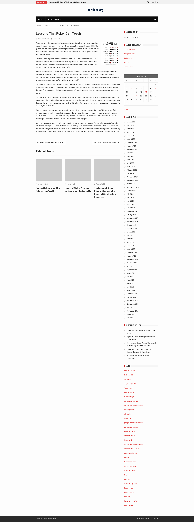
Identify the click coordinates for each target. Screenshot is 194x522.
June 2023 (130, 239)
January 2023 (131, 256)
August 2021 (131, 314)
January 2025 (131, 173)
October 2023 (131, 225)
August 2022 (131, 273)
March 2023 (131, 249)
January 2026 (131, 146)
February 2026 (132, 142)
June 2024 (130, 198)
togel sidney (128, 505)
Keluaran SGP (129, 375)
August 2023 (131, 232)
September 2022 (133, 270)
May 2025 (130, 160)
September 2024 (133, 187)
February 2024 (132, 211)
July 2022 (130, 277)
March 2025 (131, 167)
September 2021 (133, 311)
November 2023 (132, 222)
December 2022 (132, 259)
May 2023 (130, 242)
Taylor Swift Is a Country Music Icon (52, 142)
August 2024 (131, 191)
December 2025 (132, 149)
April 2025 (130, 163)
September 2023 (133, 228)
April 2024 (130, 204)
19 (136, 96)
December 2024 (132, 177)
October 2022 (131, 266)
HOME (40, 19)
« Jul (126, 110)
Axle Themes (153, 518)
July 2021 (130, 318)
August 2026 (131, 122)
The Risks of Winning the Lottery (105, 142)
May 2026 (130, 132)
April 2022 (130, 287)
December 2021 (132, 301)
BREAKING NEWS (133, 37)
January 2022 (131, 297)
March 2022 (131, 290)
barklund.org (96, 9)
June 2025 (130, 156)
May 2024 (130, 201)
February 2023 (132, 253)
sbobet (126, 63)
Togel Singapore (130, 384)
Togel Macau (128, 67)
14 (146, 92)
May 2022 (130, 283)
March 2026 (131, 139)
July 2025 (130, 153)
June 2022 (130, 280)
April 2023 (130, 246)
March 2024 (131, 208)
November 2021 (132, 304)
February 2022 (132, 294)
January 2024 (131, 215)
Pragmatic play (129, 54)
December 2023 (132, 218)
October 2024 (131, 184)
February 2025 (132, 170)
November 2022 (132, 263)
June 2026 (130, 129)
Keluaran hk (128, 58)
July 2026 (130, 125)
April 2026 (130, 136)
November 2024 (132, 180)
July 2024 (130, 194)
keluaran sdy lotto (130, 501)
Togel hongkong (55, 19)
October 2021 (131, 308)
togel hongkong (129, 371)
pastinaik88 (56, 39)
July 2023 (130, 235)
